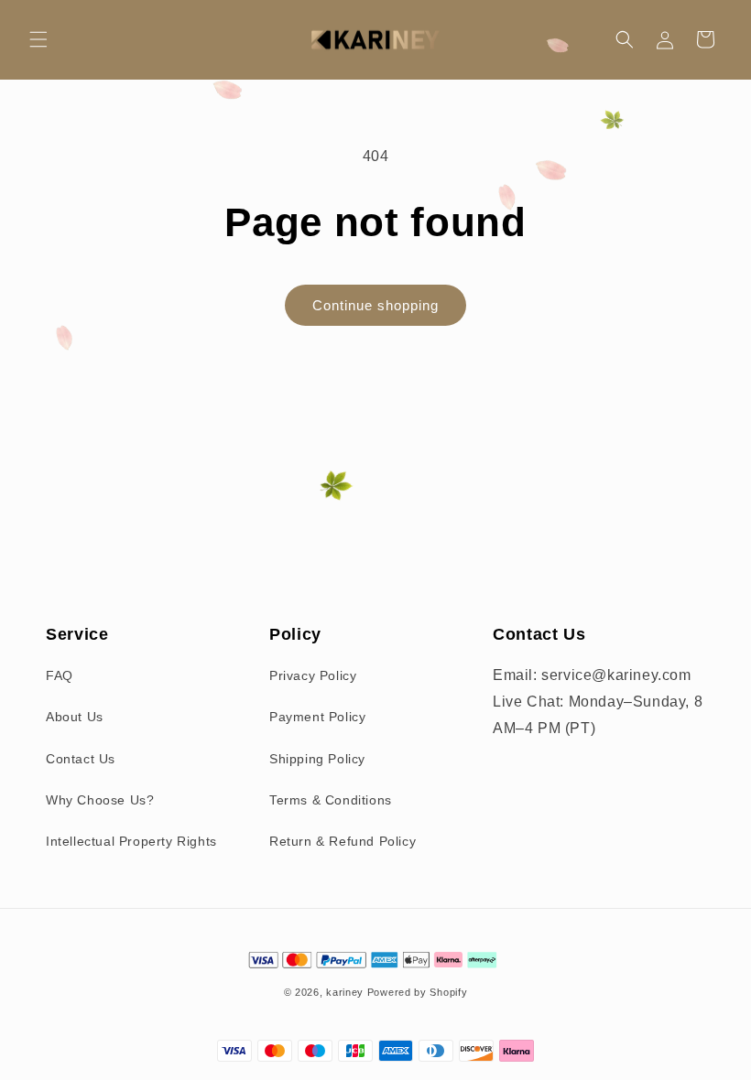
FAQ (59, 675)
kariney (345, 992)
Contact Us (80, 758)
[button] (38, 39)
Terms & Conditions (330, 800)
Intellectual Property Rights (131, 841)
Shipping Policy (317, 758)
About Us (74, 716)
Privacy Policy (312, 675)
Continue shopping (375, 305)
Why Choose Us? (100, 800)
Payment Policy (317, 716)
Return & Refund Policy (342, 841)
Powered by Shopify (417, 992)
